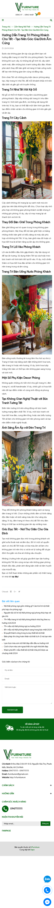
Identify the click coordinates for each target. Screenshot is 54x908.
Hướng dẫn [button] (8, 793)
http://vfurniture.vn (18, 777)
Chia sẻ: (5, 592)
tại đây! (15, 576)
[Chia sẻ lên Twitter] (19, 591)
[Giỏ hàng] (37, 15)
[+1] (15, 591)
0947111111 (13, 770)
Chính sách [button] (8, 785)
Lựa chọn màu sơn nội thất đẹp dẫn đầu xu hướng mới (26, 643)
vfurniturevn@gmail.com (17, 774)
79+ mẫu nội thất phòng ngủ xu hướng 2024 (22, 626)
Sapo (33, 850)
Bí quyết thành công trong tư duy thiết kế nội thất (24, 633)
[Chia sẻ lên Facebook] (10, 591)
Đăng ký (45, 823)
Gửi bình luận (12, 710)
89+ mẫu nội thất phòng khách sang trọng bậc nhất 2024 (28, 630)
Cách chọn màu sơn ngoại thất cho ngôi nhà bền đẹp (26, 646)
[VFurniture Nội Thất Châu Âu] (27, 7)
